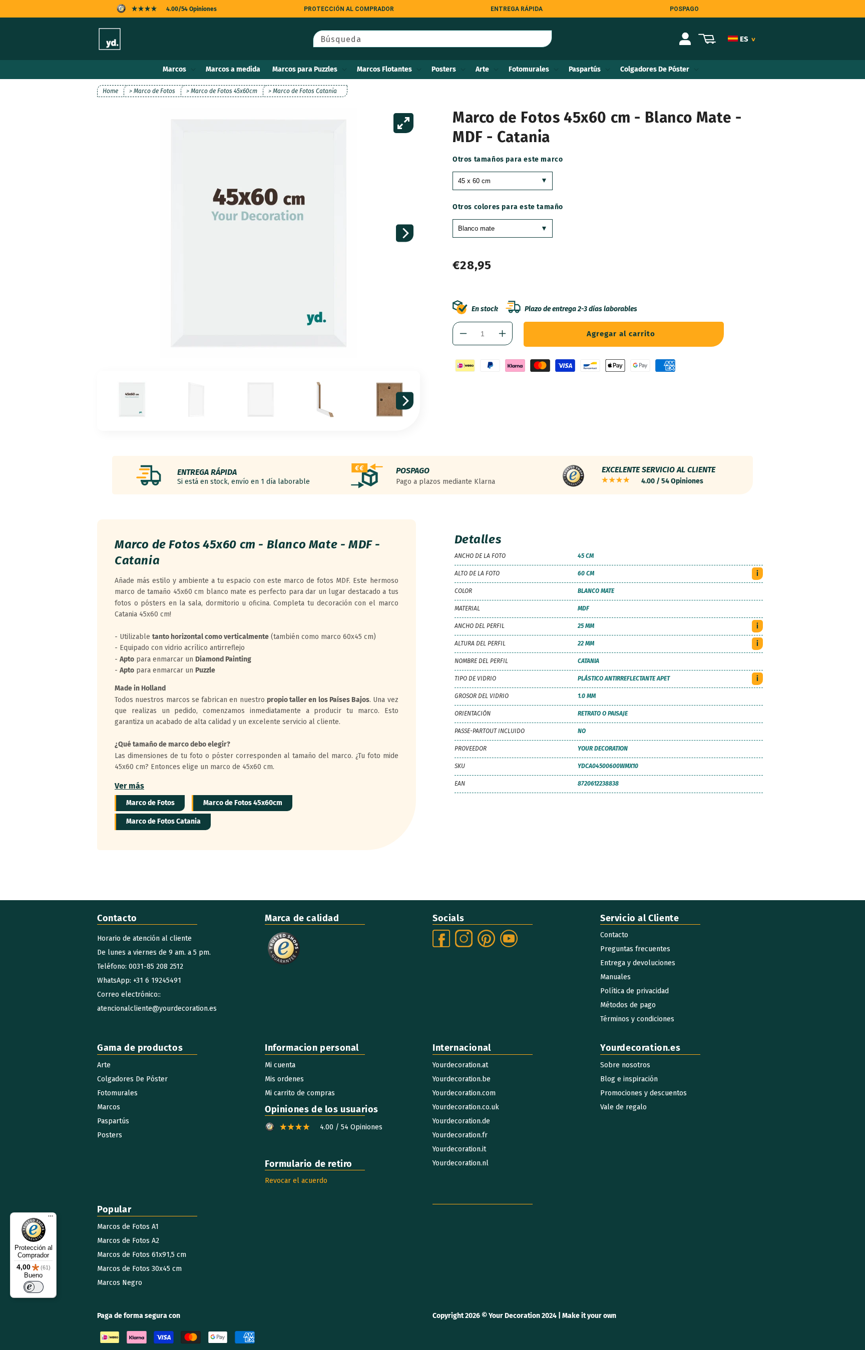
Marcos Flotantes (384, 69)
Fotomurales (529, 69)
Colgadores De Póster (654, 69)
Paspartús (585, 69)
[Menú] (51, 1218)
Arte (482, 69)
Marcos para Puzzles (304, 69)
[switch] (34, 1287)
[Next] (404, 233)
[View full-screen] (403, 123)
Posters (443, 69)
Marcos (174, 69)
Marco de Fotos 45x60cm (242, 803)
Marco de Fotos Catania (163, 821)
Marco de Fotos (150, 803)
